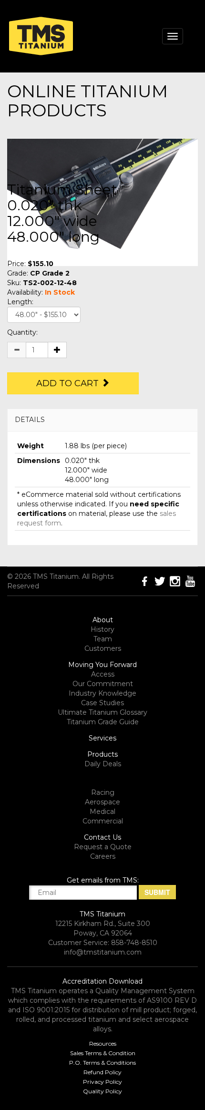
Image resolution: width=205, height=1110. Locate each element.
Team (102, 639)
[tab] (102, 420)
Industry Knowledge (102, 693)
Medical (102, 811)
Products (102, 754)
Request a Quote (103, 847)
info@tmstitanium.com (103, 952)
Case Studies (102, 703)
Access (102, 674)
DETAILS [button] (30, 419)
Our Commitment (102, 683)
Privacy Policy (102, 1081)
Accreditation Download (102, 981)
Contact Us (102, 837)
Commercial (102, 821)
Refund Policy (102, 1072)
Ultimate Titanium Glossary (102, 712)
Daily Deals (102, 764)
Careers (102, 856)
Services (102, 738)
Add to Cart (68, 383)
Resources (102, 1043)
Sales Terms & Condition (102, 1053)
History (102, 629)
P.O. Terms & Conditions (102, 1062)
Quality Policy (102, 1091)
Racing (102, 792)
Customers (102, 648)
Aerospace (102, 802)
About (102, 620)
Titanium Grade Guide (103, 722)
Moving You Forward (102, 664)
